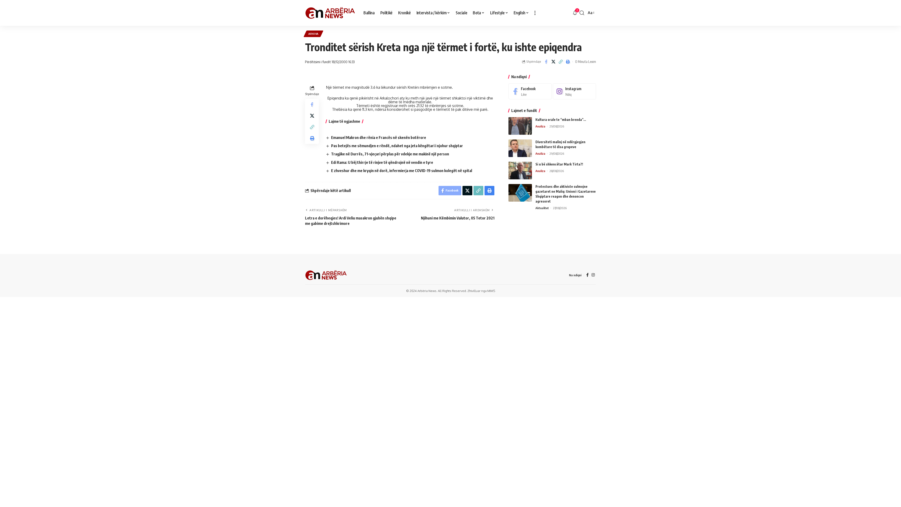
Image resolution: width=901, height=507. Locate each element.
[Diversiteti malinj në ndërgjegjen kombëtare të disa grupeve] (520, 148)
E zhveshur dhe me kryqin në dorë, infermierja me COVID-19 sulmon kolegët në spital (401, 170)
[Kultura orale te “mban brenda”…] (520, 126)
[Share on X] (553, 61)
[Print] (568, 61)
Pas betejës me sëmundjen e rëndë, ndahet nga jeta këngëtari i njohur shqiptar (397, 145)
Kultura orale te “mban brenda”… (560, 120)
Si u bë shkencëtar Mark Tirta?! (559, 164)
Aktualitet (542, 208)
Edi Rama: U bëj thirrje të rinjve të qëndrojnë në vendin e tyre (382, 162)
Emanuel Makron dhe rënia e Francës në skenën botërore (378, 137)
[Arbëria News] (330, 13)
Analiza (540, 126)
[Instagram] (574, 91)
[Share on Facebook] (546, 61)
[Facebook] (530, 91)
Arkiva (313, 33)
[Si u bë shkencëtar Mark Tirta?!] (520, 170)
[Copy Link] (560, 61)
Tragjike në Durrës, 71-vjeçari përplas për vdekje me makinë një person (390, 154)
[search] (582, 13)
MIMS (491, 291)
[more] (535, 13)
